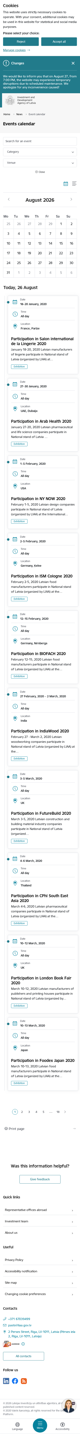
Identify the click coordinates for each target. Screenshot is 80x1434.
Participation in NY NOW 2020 (38, 498)
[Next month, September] (71, 199)
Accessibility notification (21, 1271)
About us (11, 1233)
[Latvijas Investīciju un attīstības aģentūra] (36, 105)
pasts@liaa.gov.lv (19, 1325)
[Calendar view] (66, 183)
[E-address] (11, 1344)
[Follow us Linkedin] (6, 1381)
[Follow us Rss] (24, 1381)
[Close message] (73, 63)
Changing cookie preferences (25, 1294)
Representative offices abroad (26, 1210)
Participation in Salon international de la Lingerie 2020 (42, 341)
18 (57, 1112)
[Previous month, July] (8, 199)
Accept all (59, 41)
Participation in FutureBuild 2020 (41, 813)
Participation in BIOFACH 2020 (38, 653)
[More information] (23, 1343)
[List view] (74, 183)
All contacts (23, 1356)
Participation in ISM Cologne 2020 (41, 576)
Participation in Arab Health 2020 (41, 421)
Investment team (16, 1221)
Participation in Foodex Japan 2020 (42, 1060)
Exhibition (19, 366)
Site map (11, 1283)
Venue (11, 163)
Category (13, 152)
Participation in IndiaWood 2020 (40, 731)
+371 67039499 (19, 1319)
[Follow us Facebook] (15, 1381)
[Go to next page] (65, 1112)
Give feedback (40, 1179)
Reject (21, 41)
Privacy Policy (14, 1260)
